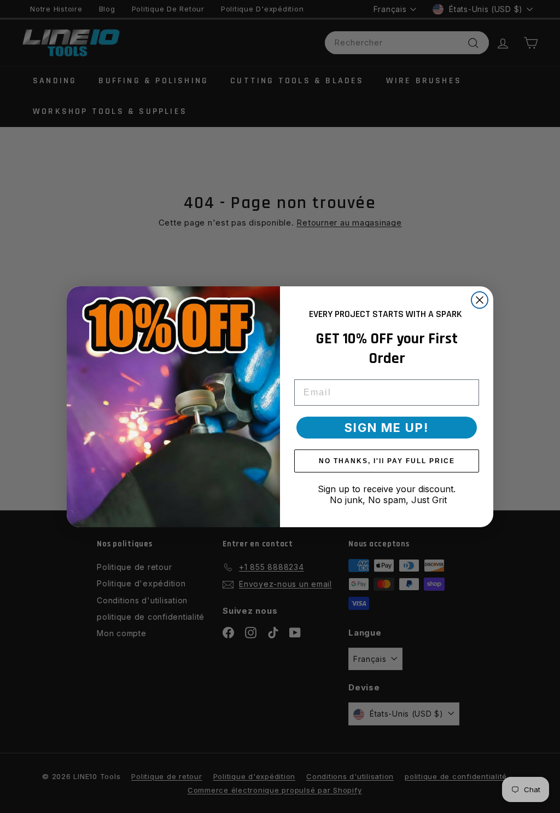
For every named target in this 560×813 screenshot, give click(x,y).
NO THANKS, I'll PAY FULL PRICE (387, 461)
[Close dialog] (479, 300)
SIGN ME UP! (387, 427)
